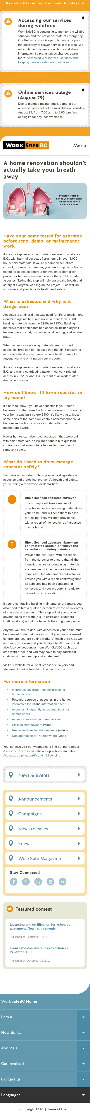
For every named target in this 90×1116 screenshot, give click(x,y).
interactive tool (22, 704)
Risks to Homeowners (27, 724)
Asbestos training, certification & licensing (31, 755)
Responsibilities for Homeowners (34, 730)
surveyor (37, 503)
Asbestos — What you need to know (37, 719)
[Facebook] (13, 882)
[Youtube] (62, 882)
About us (9, 1048)
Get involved (12, 1063)
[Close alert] (83, 18)
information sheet (54, 704)
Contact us (11, 1079)
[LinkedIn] (38, 882)
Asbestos (9, 751)
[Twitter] (26, 882)
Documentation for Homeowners (34, 735)
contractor (48, 554)
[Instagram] (50, 882)
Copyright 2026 (32, 1109)
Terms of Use (57, 1109)
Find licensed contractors (53, 669)
